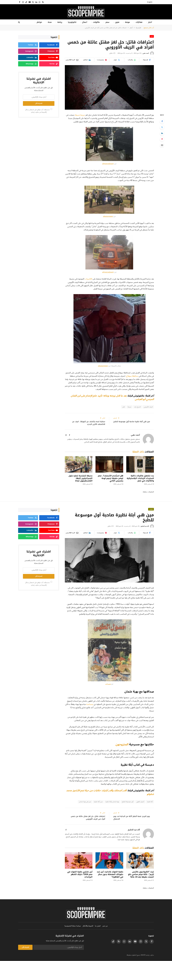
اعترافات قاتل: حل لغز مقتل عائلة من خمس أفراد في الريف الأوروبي (88, 818)
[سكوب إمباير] (86, 11)
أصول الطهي (140, 801)
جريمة (129, 407)
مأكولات (96, 22)
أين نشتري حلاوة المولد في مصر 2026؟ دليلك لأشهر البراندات (79, 874)
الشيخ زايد (137, 407)
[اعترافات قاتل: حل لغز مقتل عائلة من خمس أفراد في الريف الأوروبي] (109, 87)
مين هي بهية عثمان (85, 801)
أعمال (84, 22)
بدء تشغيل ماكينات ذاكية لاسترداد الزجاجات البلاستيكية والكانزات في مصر (140, 478)
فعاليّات (139, 22)
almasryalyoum (108, 163)
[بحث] (19, 22)
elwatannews (108, 216)
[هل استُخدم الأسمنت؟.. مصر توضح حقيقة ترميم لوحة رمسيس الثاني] (109, 464)
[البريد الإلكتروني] (162, 145)
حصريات (108, 684)
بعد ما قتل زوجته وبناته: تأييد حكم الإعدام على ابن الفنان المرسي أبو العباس (112, 397)
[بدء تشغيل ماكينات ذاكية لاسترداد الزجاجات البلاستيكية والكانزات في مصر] (140, 464)
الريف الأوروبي (148, 407)
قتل (123, 407)
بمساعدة (89, 704)
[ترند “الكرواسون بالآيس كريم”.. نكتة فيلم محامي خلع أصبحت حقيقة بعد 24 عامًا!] (140, 860)
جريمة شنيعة (80, 115)
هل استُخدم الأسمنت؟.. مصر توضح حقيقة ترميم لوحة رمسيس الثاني (110, 478)
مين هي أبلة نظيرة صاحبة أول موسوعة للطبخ (131, 421)
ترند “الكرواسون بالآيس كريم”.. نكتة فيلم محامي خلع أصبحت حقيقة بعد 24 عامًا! (141, 874)
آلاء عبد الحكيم (145, 526)
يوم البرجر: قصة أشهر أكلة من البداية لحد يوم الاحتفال (131, 818)
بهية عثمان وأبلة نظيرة (112, 801)
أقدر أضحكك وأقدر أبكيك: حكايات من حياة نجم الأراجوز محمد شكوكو (110, 792)
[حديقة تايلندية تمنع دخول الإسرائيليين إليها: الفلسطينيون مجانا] (78, 464)
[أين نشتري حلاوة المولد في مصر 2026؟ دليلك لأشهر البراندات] (78, 860)
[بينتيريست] (162, 139)
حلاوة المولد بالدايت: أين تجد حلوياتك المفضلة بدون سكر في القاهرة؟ (110, 874)
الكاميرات (88, 279)
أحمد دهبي (146, 53)
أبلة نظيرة (150, 801)
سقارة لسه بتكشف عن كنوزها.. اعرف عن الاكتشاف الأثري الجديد (88, 423)
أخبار (150, 22)
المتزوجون (121, 744)
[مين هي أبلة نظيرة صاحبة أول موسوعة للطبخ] (109, 560)
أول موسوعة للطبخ (127, 801)
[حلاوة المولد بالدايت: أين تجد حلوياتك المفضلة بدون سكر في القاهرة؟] (109, 860)
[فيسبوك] (162, 121)
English (149, 2)
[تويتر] (162, 127)
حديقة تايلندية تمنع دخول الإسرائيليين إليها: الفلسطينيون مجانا (80, 478)
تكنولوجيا (72, 22)
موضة (127, 22)
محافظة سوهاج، (132, 376)
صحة (50, 22)
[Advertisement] (38, 137)
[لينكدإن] (162, 133)
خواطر (39, 22)
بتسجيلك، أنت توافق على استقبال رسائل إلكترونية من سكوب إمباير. (37, 111)
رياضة (59, 22)
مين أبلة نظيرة (98, 801)
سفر (107, 22)
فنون (117, 22)
